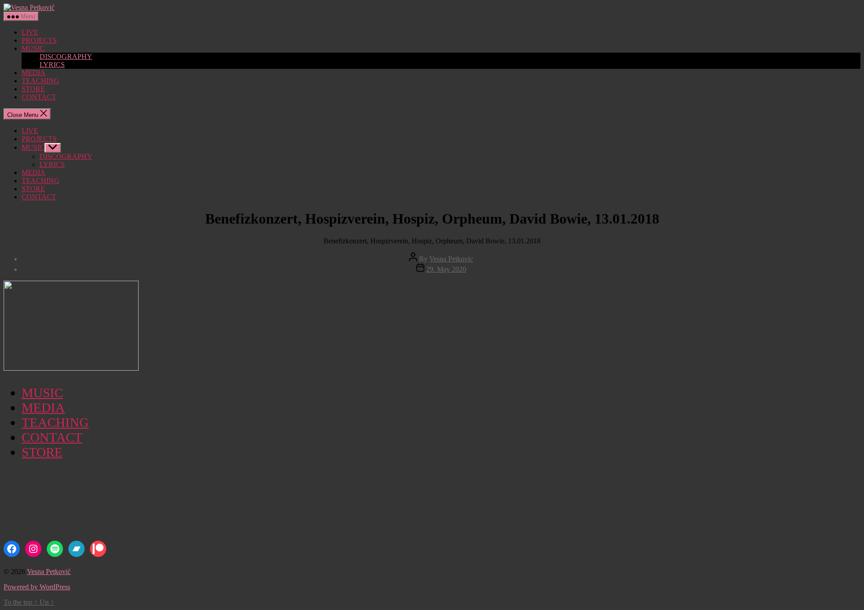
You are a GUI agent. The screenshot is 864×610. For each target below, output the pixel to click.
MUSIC (33, 48)
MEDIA (33, 72)
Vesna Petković (49, 571)
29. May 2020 (446, 269)
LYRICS (52, 64)
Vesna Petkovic (451, 259)
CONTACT (39, 97)
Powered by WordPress (37, 587)
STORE (33, 89)
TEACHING (40, 81)
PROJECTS (39, 40)
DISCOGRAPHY (66, 56)
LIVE (30, 32)
